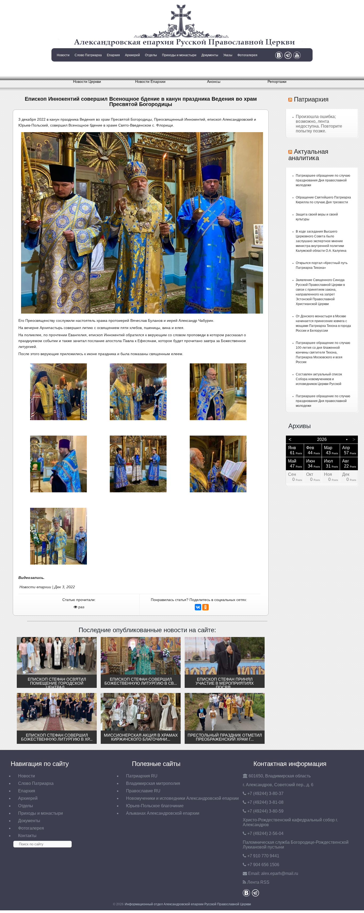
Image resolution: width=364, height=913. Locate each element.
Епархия (113, 55)
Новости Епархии (150, 81)
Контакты (62, 69)
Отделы (151, 55)
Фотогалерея (247, 55)
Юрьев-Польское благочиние (155, 806)
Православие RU (143, 791)
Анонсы (213, 81)
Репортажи (277, 81)
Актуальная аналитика (308, 154)
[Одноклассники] (205, 607)
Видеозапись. (31, 577)
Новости (63, 55)
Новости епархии (35, 587)
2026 (322, 439)
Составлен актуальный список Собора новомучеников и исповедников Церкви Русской (319, 379)
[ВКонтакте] (198, 607)
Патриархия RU (141, 776)
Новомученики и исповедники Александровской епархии (182, 798)
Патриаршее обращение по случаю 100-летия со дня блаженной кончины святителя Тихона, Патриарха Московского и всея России (323, 352)
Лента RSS (258, 882)
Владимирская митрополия (153, 783)
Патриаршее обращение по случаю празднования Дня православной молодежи (323, 180)
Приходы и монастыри (179, 55)
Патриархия (311, 99)
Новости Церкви (87, 81)
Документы (209, 55)
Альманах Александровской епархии (162, 813)
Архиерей (132, 55)
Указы (227, 55)
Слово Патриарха (88, 55)
